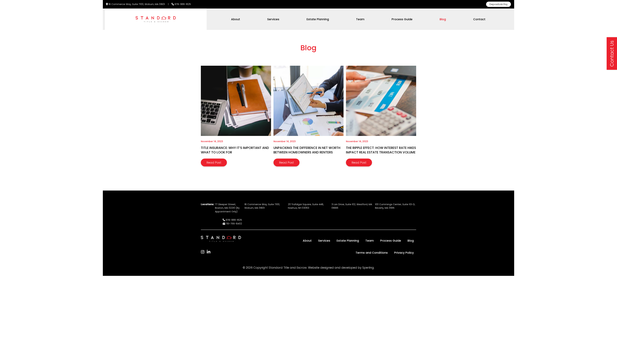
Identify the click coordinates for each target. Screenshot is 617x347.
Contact (479, 19)
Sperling (368, 268)
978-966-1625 (183, 4)
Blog (443, 19)
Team (360, 19)
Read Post (213, 162)
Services (273, 19)
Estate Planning (318, 19)
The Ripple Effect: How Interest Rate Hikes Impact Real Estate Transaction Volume (381, 150)
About (235, 19)
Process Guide (402, 19)
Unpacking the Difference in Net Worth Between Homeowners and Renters (306, 150)
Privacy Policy (404, 253)
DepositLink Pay (498, 4)
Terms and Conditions (372, 253)
